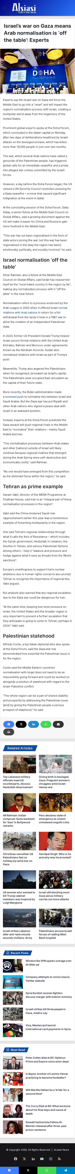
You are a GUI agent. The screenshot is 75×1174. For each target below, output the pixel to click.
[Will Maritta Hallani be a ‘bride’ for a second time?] (13, 1095)
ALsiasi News (61, 1149)
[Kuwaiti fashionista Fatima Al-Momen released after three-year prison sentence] (13, 1127)
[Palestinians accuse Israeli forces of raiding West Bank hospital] (55, 918)
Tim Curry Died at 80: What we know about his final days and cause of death (48, 1109)
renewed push (14, 396)
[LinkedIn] (33, 724)
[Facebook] (8, 724)
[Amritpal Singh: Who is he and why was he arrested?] (55, 841)
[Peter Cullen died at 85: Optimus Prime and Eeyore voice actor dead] (13, 1063)
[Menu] (4, 9)
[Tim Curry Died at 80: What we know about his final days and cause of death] (13, 1111)
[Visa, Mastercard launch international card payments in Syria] (13, 1030)
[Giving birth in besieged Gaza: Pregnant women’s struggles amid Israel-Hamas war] (55, 764)
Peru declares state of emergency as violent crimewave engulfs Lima (54, 819)
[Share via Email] (58, 724)
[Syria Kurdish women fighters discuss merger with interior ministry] (13, 998)
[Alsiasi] (24, 8)
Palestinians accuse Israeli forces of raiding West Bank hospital (55, 934)
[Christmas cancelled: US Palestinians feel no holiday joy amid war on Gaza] (19, 841)
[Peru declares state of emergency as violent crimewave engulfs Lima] (55, 802)
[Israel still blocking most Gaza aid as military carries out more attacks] (55, 879)
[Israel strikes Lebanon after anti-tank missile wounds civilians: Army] (19, 918)
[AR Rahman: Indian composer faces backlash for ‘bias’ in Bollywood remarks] (19, 802)
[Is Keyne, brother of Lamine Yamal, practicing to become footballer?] (13, 1079)
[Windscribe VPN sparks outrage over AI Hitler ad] (13, 966)
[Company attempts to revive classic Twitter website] (13, 982)
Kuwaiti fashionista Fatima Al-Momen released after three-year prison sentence (46, 1126)
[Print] (8, 732)
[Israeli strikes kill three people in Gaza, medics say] (13, 1014)
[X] (21, 724)
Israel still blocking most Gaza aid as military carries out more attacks (54, 896)
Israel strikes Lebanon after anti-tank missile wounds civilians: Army (17, 934)
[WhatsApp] (45, 724)
